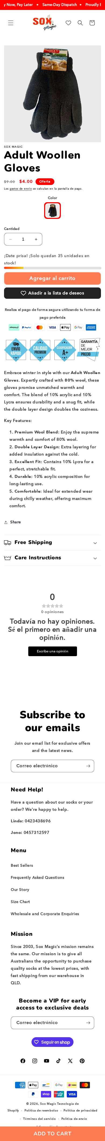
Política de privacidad (80, 1110)
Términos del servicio (39, 1119)
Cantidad (11, 229)
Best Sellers (22, 865)
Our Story (20, 889)
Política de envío (74, 1119)
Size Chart (20, 902)
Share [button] (15, 522)
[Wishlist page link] (68, 23)
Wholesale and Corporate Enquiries (45, 914)
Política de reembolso (41, 1110)
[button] (11, 23)
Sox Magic (48, 1104)
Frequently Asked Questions (37, 877)
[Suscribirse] (88, 766)
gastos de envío (21, 188)
